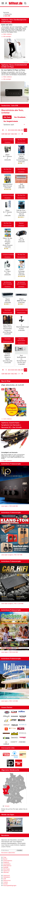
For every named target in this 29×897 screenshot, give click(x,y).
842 (12, 134)
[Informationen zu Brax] (6, 716)
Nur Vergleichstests (11, 121)
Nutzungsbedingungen (9, 885)
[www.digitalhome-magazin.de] (6, 757)
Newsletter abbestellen (8, 853)
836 (19, 130)
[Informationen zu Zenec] (22, 742)
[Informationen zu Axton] (21, 712)
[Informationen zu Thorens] (22, 738)
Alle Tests (7, 117)
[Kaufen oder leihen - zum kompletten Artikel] (14, 49)
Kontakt (5, 884)
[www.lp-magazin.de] (10, 766)
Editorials (6, 872)
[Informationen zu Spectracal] (14, 738)
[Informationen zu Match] (12, 728)
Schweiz (7, 806)
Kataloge (5, 867)
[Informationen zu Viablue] (6, 743)
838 (25, 130)
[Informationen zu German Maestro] (21, 720)
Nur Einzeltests (19, 117)
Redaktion (6, 862)
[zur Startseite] (15, 3)
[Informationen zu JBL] (6, 729)
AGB (4, 879)
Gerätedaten (7, 864)
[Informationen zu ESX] (6, 721)
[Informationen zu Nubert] (14, 733)
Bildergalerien (7, 866)
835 (16, 130)
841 (9, 134)
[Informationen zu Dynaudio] (14, 716)
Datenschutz (7, 880)
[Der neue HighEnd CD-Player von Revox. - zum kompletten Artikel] (14, 92)
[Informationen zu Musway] (6, 733)
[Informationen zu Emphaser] (22, 716)
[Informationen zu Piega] (22, 733)
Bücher (5, 859)
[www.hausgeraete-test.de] (14, 757)
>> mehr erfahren (6, 419)
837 (22, 130)
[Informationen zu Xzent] (13, 742)
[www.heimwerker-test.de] (22, 757)
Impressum (6, 875)
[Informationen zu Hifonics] (22, 725)
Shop (4, 857)
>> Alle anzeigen (6, 36)
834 (12, 130)
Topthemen (6, 871)
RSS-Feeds (6, 869)
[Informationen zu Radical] (6, 738)
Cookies (5, 882)
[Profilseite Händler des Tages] (14, 825)
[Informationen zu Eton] (13, 720)
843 (16, 134)
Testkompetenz (7, 860)
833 (9, 130)
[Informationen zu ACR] (7, 712)
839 (3, 134)
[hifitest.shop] (18, 766)
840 (6, 134)
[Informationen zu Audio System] (14, 712)
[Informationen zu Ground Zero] (6, 725)
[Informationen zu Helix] (14, 725)
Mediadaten (6, 877)
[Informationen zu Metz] (20, 729)
